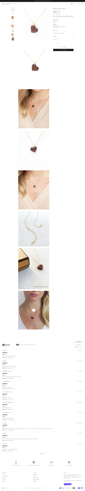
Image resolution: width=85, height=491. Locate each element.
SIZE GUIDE (35, 474)
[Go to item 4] (13, 22)
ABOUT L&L (4, 472)
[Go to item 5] (13, 26)
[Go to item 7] (13, 34)
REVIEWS (34, 481)
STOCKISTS (35, 476)
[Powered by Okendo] (78, 341)
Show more (42, 453)
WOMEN (14, 3)
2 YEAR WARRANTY (5, 476)
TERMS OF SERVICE (36, 479)
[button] (57, 12)
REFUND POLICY (35, 477)
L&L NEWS (4, 477)
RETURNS (3, 481)
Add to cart (63, 46)
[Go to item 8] (13, 39)
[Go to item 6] (13, 30)
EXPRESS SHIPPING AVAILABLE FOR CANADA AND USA (42, 1)
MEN (18, 3)
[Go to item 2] (13, 14)
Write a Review (78, 344)
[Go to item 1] (13, 9)
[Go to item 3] (13, 18)
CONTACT (34, 472)
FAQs (3, 474)
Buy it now (63, 49)
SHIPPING (4, 479)
